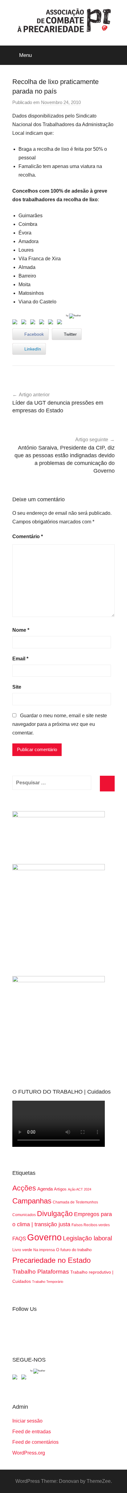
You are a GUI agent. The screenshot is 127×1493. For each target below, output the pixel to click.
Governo (44, 1237)
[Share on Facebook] (16, 323)
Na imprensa (44, 1250)
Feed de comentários (35, 1442)
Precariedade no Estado (51, 1260)
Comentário (27, 536)
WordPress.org (28, 1452)
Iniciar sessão (27, 1420)
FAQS (19, 1239)
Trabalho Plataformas (40, 1271)
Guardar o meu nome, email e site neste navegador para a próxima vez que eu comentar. (59, 724)
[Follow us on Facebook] (16, 1378)
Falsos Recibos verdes (91, 1225)
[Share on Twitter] (25, 323)
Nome (20, 630)
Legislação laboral (87, 1238)
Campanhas (31, 1201)
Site (16, 687)
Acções (24, 1188)
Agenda (45, 1188)
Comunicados (24, 1215)
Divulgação (55, 1214)
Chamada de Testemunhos (75, 1202)
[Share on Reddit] (34, 323)
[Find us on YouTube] (25, 1378)
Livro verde (22, 1249)
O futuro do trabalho (74, 1249)
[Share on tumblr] (51, 323)
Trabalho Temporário (47, 1281)
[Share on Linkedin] (43, 323)
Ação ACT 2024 (79, 1189)
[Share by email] (60, 323)
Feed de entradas (31, 1431)
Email (20, 658)
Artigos (60, 1189)
